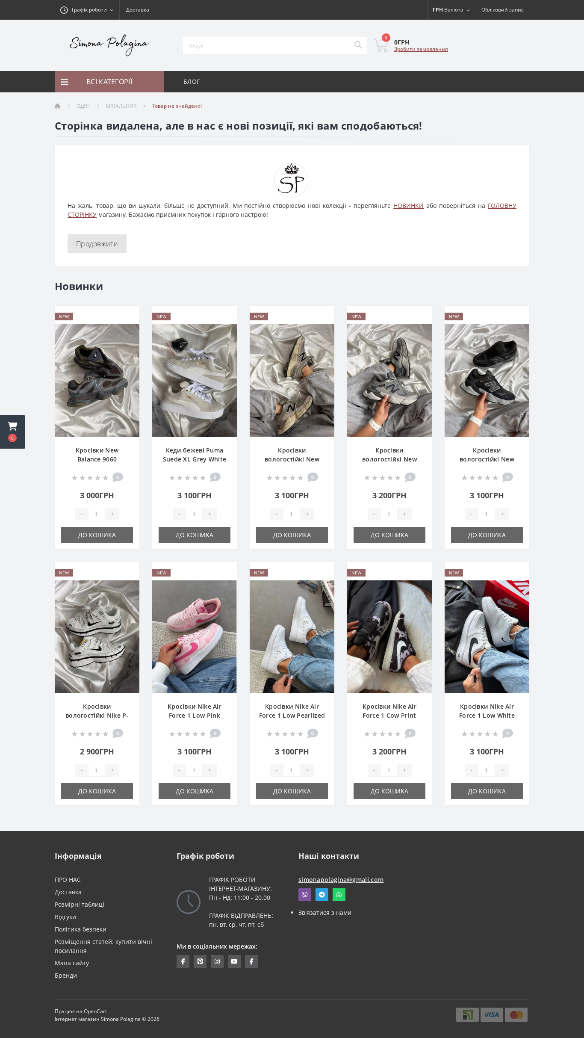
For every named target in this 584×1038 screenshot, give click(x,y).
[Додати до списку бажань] (126, 317)
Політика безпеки (80, 929)
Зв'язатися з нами (324, 912)
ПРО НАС (68, 879)
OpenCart (95, 1011)
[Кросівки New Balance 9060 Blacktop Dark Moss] (97, 380)
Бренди (66, 975)
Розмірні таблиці (79, 904)
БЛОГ (191, 81)
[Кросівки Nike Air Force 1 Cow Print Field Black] (389, 636)
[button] (12, 432)
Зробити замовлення (421, 49)
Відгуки (65, 917)
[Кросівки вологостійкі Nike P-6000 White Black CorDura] (97, 636)
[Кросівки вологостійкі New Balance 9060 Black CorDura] (487, 380)
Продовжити (97, 243)
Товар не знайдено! (177, 105)
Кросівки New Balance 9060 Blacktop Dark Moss (97, 459)
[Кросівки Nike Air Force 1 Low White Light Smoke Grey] (487, 636)
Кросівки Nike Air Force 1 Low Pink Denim (194, 715)
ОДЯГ (83, 105)
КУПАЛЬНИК (121, 105)
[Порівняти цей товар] (126, 330)
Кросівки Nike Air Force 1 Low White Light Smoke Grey (487, 715)
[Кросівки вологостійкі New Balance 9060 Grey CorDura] (389, 380)
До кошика (97, 535)
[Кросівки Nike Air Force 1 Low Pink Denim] (194, 636)
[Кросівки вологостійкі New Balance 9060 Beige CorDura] (292, 380)
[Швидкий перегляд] (126, 344)
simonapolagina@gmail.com (340, 879)
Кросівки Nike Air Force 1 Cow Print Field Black (389, 715)
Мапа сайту (72, 963)
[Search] (358, 45)
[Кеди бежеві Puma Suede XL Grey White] (194, 380)
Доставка (137, 9)
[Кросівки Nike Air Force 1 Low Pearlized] (292, 636)
